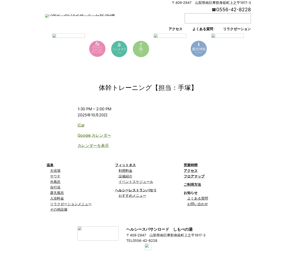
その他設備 (58, 209)
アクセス (191, 170)
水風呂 (55, 181)
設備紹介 (125, 176)
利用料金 (125, 170)
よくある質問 (197, 198)
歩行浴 (55, 187)
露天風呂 (57, 192)
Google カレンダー (94, 135)
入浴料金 (57, 198)
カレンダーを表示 (93, 145)
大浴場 (55, 170)
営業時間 (191, 165)
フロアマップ (194, 176)
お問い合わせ (197, 204)
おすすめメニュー (132, 195)
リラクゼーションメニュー (71, 204)
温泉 (50, 165)
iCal (81, 125)
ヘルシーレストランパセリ (136, 190)
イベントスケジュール (136, 181)
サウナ (55, 176)
